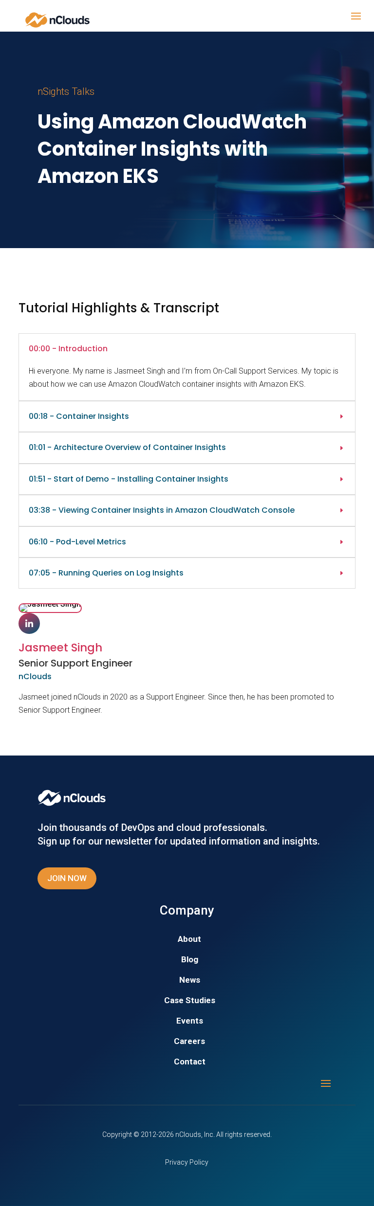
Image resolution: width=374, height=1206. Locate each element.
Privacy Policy (186, 1162)
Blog (189, 960)
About (189, 940)
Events (189, 1021)
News (189, 980)
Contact (190, 1062)
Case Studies (189, 1001)
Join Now (67, 878)
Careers (189, 1042)
